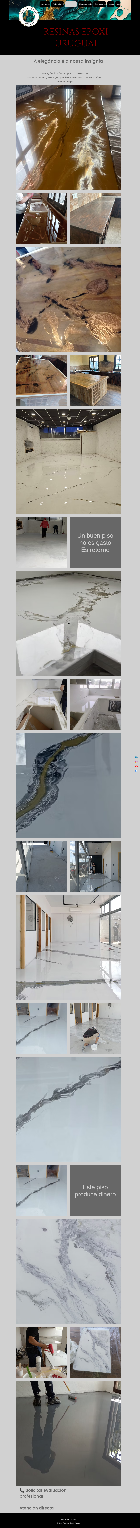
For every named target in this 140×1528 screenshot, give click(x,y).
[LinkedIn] (136, 757)
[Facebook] (136, 771)
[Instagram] (136, 761)
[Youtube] (136, 766)
